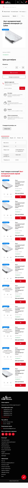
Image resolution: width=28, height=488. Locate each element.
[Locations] (18, 2)
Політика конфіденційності (7, 462)
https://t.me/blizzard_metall (9, 434)
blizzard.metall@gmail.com (9, 428)
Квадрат (3, 451)
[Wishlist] (4, 194)
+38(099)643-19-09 (7, 413)
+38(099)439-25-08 (7, 409)
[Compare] (11, 194)
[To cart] (20, 196)
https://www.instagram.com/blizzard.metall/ (6, 434)
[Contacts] (22, 2)
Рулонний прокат (5, 445)
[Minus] (16, 67)
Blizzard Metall (7, 11)
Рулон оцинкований (6, 449)
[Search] (3, 7)
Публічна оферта (5, 470)
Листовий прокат (14, 11)
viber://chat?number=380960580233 (13, 434)
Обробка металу (5, 472)
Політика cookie (5, 464)
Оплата (9, 101)
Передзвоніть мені (5, 416)
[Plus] (23, 67)
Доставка (10, 93)
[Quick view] (8, 194)
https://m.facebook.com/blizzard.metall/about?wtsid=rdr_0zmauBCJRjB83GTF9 (2, 434)
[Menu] (2, 2)
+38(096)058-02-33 (7, 415)
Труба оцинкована (5, 453)
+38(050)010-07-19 (7, 411)
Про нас (3, 460)
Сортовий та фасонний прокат (8, 442)
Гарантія (10, 109)
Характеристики (5, 16)
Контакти (3, 474)
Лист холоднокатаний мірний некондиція (12, 173)
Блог (2, 476)
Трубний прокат (5, 443)
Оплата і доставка (5, 466)
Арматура (3, 455)
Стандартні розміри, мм (9, 125)
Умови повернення (5, 468)
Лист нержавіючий (5, 447)
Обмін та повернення (13, 115)
